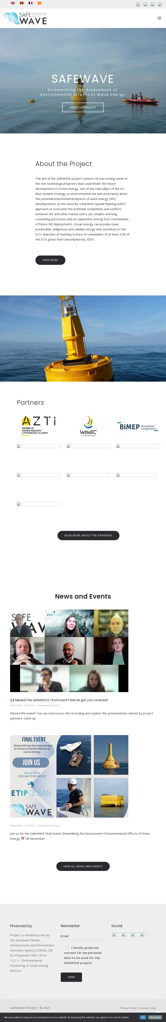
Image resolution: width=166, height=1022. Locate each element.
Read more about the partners (88, 535)
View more (50, 260)
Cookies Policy (147, 1008)
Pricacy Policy (128, 1008)
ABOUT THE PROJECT (83, 107)
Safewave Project (48, 705)
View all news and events (83, 866)
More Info (155, 1017)
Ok (143, 1017)
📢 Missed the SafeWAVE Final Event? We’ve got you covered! (59, 700)
